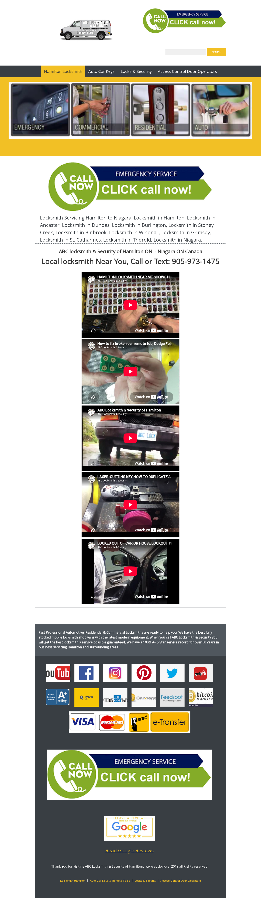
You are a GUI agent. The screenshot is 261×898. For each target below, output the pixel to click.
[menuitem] (63, 71)
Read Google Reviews (129, 850)
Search (216, 52)
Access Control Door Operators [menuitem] (180, 880)
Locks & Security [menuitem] (145, 880)
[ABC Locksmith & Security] (86, 31)
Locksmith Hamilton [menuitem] (72, 880)
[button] (201, 698)
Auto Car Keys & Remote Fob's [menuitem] (110, 880)
